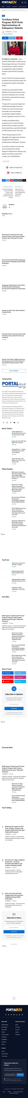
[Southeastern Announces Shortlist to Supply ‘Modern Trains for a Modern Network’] (6, 565)
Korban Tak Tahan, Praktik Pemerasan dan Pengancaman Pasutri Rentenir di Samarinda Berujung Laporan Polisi (13, 361)
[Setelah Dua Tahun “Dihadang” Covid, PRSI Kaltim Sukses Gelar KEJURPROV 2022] (6, 589)
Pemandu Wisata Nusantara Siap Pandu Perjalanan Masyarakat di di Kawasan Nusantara (13, 335)
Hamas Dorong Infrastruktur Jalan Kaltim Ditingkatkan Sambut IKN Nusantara (20, 192)
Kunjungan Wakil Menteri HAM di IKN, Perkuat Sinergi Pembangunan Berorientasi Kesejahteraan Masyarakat (13, 286)
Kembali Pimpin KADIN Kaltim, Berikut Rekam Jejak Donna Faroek (18, 572)
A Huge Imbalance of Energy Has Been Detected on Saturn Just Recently (19, 433)
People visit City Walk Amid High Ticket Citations (19, 441)
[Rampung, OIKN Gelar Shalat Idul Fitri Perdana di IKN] (14, 301)
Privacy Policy (15, 714)
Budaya (14, 6)
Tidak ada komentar (7, 34)
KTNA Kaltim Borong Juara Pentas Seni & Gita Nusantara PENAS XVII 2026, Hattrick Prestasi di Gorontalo (19, 511)
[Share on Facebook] (5, 38)
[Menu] (25, 2)
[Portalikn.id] (9, 2)
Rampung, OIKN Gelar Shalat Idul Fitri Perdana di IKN (13, 311)
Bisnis (8, 6)
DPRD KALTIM (23, 6)
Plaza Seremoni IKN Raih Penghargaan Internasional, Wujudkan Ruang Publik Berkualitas (13, 261)
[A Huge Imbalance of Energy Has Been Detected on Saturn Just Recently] (6, 433)
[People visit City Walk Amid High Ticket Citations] (6, 443)
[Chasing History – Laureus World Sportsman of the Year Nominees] (6, 451)
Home (3, 6)
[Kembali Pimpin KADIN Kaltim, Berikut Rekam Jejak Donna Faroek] (6, 573)
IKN (3, 15)
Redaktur (9, 31)
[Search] (23, 2)
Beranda (4, 10)
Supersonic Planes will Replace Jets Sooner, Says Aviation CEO (18, 460)
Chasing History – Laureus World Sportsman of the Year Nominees (19, 450)
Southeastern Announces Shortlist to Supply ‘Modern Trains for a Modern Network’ (18, 565)
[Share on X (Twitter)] (12, 38)
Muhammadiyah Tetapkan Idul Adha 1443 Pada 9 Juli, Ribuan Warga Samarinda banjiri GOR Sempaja (19, 582)
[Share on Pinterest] (19, 38)
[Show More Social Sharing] (24, 38)
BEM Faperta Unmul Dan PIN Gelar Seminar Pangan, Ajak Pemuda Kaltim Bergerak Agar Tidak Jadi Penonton (13, 236)
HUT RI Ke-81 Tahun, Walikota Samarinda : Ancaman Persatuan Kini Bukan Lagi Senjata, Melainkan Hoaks (18, 488)
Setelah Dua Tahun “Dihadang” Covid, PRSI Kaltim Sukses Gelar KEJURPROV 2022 (18, 590)
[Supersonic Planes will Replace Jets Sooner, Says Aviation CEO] (6, 460)
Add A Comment (14, 370)
